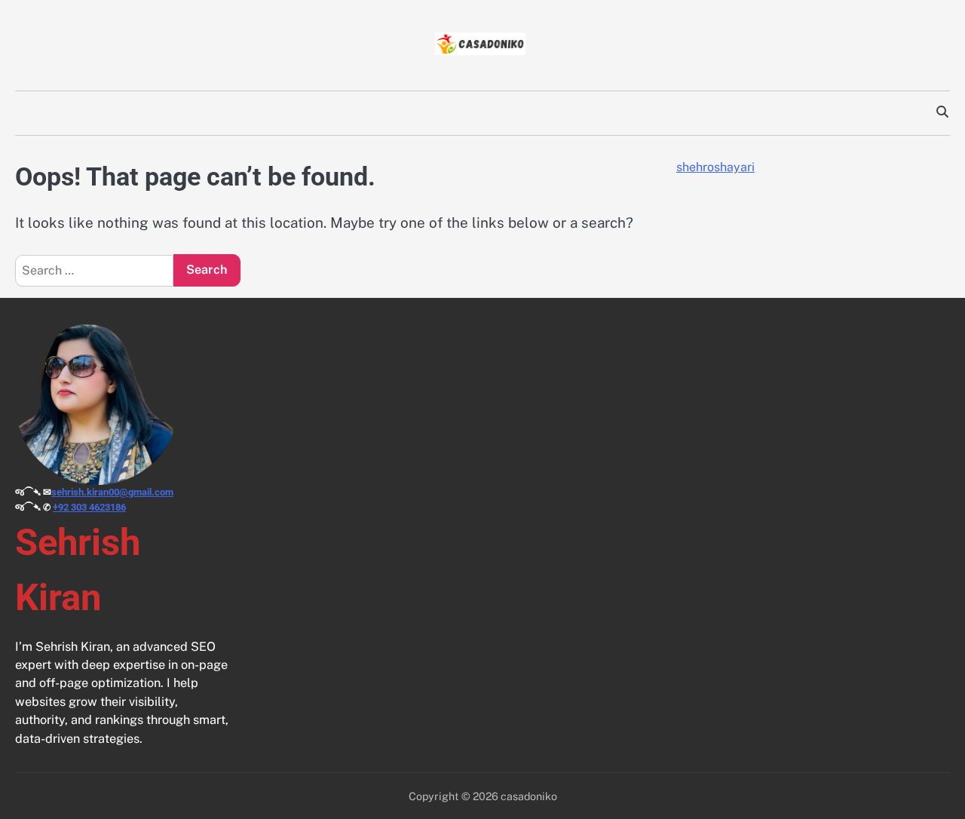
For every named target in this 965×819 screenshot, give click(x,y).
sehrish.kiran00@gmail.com (112, 492)
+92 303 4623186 (89, 507)
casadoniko (529, 796)
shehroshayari (715, 167)
